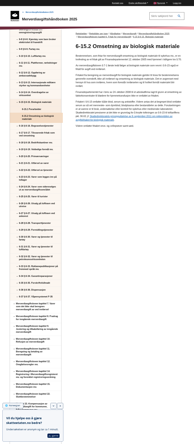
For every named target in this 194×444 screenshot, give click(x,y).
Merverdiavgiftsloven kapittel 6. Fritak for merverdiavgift (104, 36)
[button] (160, 3)
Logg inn (177, 3)
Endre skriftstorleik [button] (137, 3)
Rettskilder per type (98, 33)
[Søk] (179, 16)
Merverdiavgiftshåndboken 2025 (40, 12)
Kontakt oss (117, 3)
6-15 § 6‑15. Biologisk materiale (148, 36)
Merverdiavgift (129, 33)
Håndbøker (115, 33)
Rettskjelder (81, 33)
